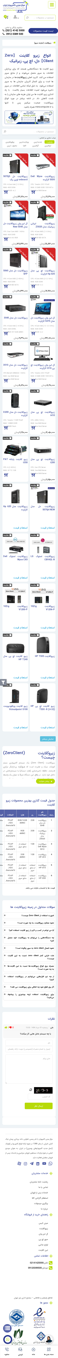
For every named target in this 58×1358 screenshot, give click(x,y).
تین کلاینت (43, 1250)
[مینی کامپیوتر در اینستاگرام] (25, 1163)
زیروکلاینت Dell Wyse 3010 (42, 846)
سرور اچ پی (43, 1239)
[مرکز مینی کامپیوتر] (15, 6)
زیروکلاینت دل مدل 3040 (42, 823)
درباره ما (44, 1209)
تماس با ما (43, 1187)
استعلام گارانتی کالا (40, 1198)
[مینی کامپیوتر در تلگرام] (31, 1163)
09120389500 (35, 1268)
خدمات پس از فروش (39, 1192)
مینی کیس (43, 1223)
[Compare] (33, 155)
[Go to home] (54, 42)
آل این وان (43, 1234)
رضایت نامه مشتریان (39, 1182)
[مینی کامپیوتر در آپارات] (19, 1163)
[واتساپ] (50, 1163)
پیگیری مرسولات (41, 1203)
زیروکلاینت (43, 1228)
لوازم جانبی (43, 1245)
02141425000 (36, 1263)
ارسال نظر (38, 1106)
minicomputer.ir (43, 107)
